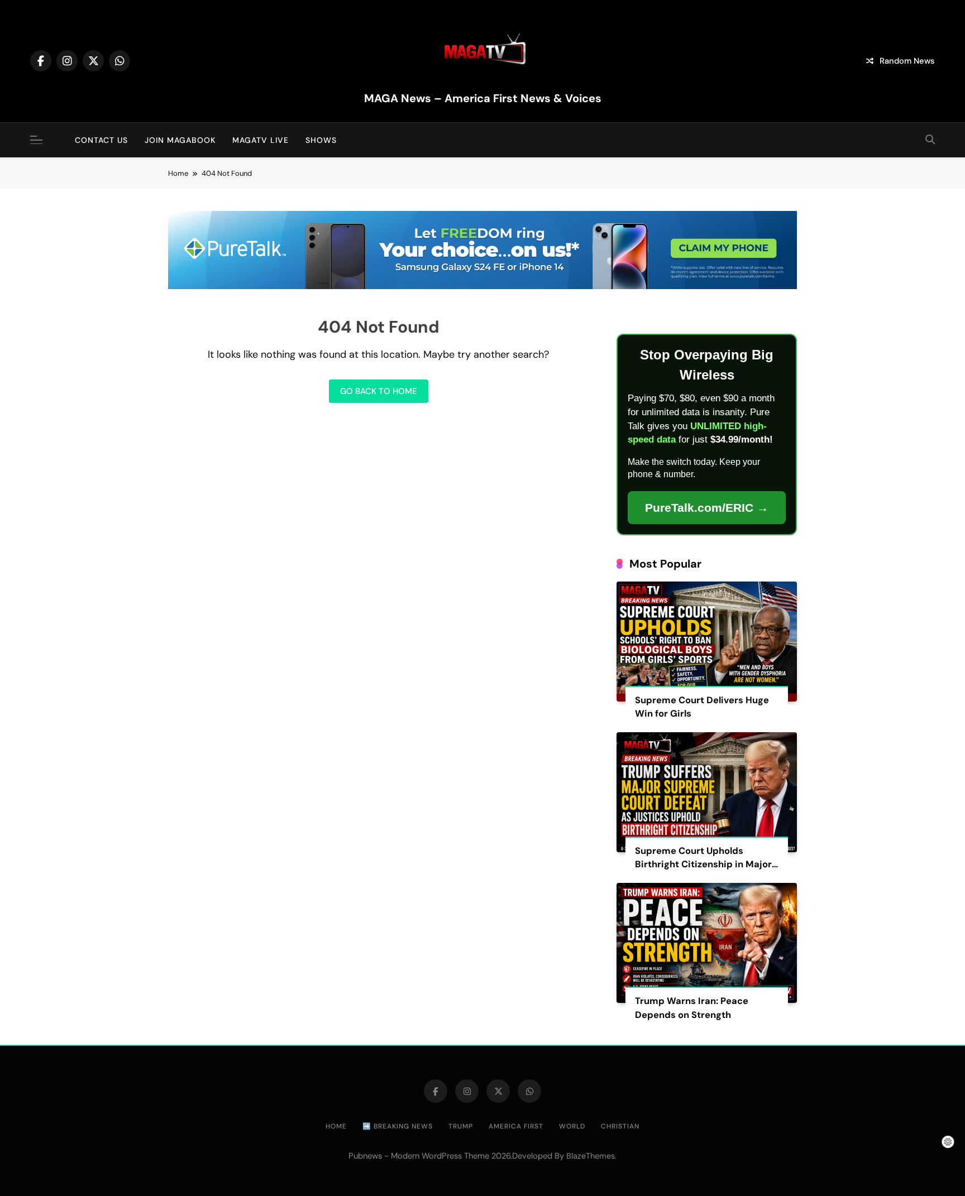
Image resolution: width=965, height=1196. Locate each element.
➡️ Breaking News (397, 1126)
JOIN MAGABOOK (180, 140)
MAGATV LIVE (260, 140)
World (572, 1126)
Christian (620, 1126)
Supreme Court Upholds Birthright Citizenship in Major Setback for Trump (703, 865)
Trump (460, 1126)
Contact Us (101, 140)
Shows (321, 140)
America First (516, 1126)
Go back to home (378, 391)
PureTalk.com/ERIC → (706, 507)
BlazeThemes (590, 1156)
